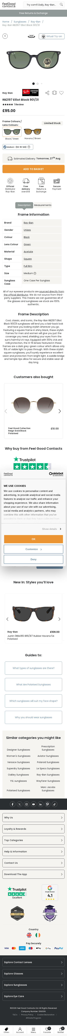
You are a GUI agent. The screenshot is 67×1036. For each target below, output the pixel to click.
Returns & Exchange (41, 189)
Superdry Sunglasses (18, 768)
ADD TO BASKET (33, 169)
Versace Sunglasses (18, 762)
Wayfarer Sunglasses (48, 781)
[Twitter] (19, 804)
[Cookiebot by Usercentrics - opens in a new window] (49, 474)
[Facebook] (12, 804)
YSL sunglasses (18, 781)
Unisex (27, 230)
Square (28, 258)
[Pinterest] (47, 804)
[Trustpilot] (17, 898)
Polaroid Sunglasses (48, 762)
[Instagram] (26, 804)
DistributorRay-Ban (10, 189)
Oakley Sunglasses (18, 774)
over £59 (25, 189)
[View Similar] (54, 92)
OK (33, 539)
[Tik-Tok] (54, 804)
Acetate (28, 251)
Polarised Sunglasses (18, 790)
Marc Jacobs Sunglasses (48, 789)
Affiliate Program (33, 1018)
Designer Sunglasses (18, 749)
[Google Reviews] (50, 900)
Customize (32, 549)
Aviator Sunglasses (48, 756)
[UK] (29, 935)
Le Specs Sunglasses (48, 768)
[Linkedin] (40, 804)
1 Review (19, 104)
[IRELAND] (37, 935)
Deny (33, 559)
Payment (56, 187)
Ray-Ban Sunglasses (48, 774)
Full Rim (28, 266)
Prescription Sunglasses (48, 748)
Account (20, 1032)
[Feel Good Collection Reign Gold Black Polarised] (33, 387)
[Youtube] (33, 804)
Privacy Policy (27, 1014)
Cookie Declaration (45, 1014)
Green (27, 244)
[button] (33, 83)
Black (27, 237)
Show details (49, 529)
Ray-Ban (28, 222)
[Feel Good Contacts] (8, 5)
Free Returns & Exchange (33, 13)
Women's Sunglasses (18, 756)
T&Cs (15, 1014)
